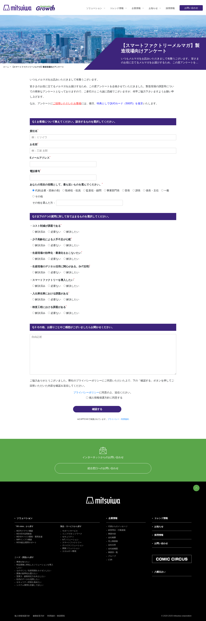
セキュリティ (68, 537)
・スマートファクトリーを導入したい (52, 279)
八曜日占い (160, 572)
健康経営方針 (38, 616)
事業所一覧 (113, 552)
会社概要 (112, 537)
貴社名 (34, 130)
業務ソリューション (71, 548)
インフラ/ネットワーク (72, 534)
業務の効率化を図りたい (27, 573)
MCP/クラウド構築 (24, 531)
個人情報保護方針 (22, 616)
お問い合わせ (191, 8)
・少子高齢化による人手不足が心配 (51, 239)
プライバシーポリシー (86, 392)
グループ (112, 556)
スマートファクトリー (72, 542)
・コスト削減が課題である (45, 225)
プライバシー (113, 419)
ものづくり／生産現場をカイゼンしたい (33, 570)
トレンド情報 (117, 8)
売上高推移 (113, 541)
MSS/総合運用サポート (26, 542)
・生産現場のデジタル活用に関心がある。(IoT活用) (60, 266)
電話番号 (35, 170)
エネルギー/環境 (69, 551)
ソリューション (94, 8)
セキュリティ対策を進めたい (29, 582)
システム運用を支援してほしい (29, 585)
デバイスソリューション (73, 545)
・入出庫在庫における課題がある (49, 293)
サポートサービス (70, 531)
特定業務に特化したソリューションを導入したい (34, 566)
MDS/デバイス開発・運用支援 (29, 537)
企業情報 (136, 8)
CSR (110, 560)
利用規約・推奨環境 (56, 616)
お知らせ (153, 8)
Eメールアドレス (40, 157)
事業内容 (112, 534)
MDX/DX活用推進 (24, 534)
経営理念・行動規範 (117, 530)
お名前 (34, 144)
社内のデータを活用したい (28, 579)
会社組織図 (113, 548)
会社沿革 (112, 545)
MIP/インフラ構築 (24, 539)
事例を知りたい (23, 562)
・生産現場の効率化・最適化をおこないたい (56, 252)
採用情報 (170, 8)
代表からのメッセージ (117, 526)
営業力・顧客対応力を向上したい (30, 576)
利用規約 (125, 419)
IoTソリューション (70, 539)
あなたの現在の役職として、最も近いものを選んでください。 (66, 184)
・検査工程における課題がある (48, 306)
